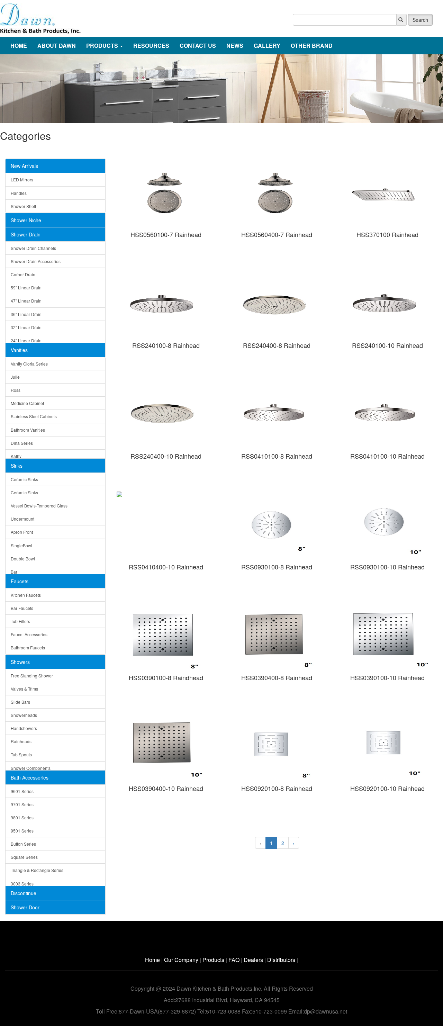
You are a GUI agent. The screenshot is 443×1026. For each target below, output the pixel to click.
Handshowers (24, 728)
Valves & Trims (24, 689)
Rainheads (21, 741)
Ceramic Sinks (24, 479)
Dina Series (22, 443)
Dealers (253, 960)
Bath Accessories (29, 777)
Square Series (24, 857)
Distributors (281, 960)
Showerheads (24, 715)
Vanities (19, 349)
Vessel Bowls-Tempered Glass (39, 505)
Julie (15, 377)
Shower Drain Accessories (36, 261)
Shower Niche (26, 220)
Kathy (16, 456)
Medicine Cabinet (27, 403)
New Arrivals (24, 165)
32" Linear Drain (26, 327)
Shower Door (25, 907)
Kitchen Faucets (26, 595)
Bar (14, 572)
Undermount (22, 519)
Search (420, 19)
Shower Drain (25, 234)
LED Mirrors (22, 179)
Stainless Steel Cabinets (34, 416)
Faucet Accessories (29, 634)
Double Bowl (23, 558)
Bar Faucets (22, 608)
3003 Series (22, 883)
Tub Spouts (21, 754)
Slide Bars (20, 702)
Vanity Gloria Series (29, 364)
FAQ (233, 960)
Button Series (23, 844)
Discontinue (23, 893)
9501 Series (22, 831)
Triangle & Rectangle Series (37, 870)
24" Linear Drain (26, 340)
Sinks (16, 465)
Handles (19, 193)
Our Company (181, 960)
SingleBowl (21, 545)
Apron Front (22, 532)
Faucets (19, 581)
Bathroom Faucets (28, 647)
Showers (20, 661)
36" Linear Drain (26, 314)
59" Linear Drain (26, 287)
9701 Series (22, 804)
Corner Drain (23, 274)
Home (152, 960)
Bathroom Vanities (28, 430)
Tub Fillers (20, 621)
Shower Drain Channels (33, 248)
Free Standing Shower (32, 675)
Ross (15, 390)
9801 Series (22, 817)
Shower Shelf (23, 206)
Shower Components (31, 768)
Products (213, 960)
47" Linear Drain (26, 301)
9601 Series (22, 791)
